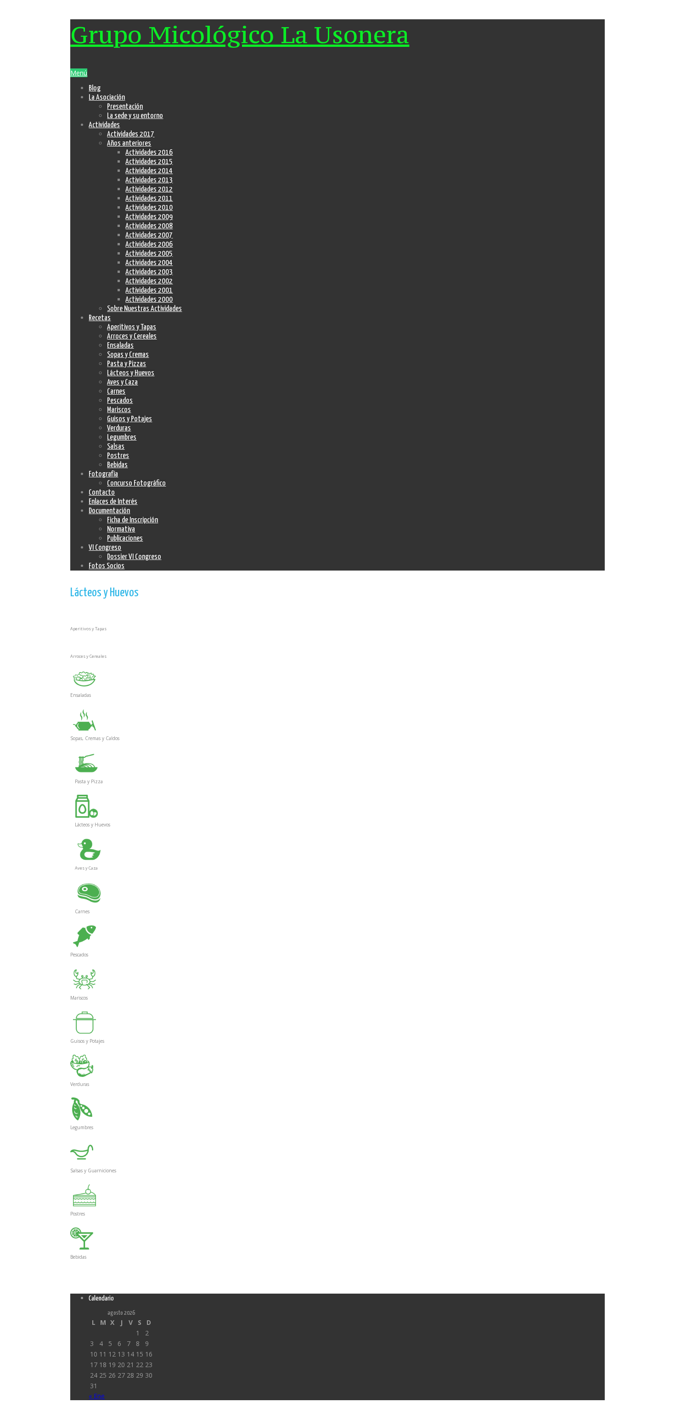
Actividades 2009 (149, 217)
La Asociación (107, 98)
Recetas (100, 318)
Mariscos (119, 410)
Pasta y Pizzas (126, 364)
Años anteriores (129, 143)
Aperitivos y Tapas (131, 327)
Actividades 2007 (149, 235)
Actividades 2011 (149, 199)
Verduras (119, 428)
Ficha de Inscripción (132, 520)
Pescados (120, 401)
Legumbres (121, 437)
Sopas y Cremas (128, 355)
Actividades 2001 (149, 290)
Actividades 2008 (149, 226)
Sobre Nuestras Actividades (144, 309)
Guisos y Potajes (129, 419)
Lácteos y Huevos (130, 373)
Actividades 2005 (149, 254)
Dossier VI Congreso (134, 557)
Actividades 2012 (149, 189)
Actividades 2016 (149, 153)
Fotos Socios (106, 566)
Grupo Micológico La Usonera (239, 34)
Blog (95, 88)
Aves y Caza (122, 382)
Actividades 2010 (149, 208)
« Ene (97, 1395)
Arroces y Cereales (132, 336)
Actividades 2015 (149, 162)
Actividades (104, 125)
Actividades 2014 (149, 171)
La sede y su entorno (135, 116)
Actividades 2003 (149, 272)
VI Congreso (105, 548)
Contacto (102, 493)
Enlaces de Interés (113, 502)
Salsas (115, 447)
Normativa (121, 529)
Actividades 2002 (149, 281)
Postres (118, 456)
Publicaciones (125, 539)
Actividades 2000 (149, 300)
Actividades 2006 (149, 245)
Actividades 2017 (130, 134)
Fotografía (103, 474)
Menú (78, 72)
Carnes (116, 392)
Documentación (109, 511)
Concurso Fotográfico (136, 483)
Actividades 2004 (149, 263)
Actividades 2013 (149, 180)
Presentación (125, 107)
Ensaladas (120, 346)
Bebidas (117, 465)
